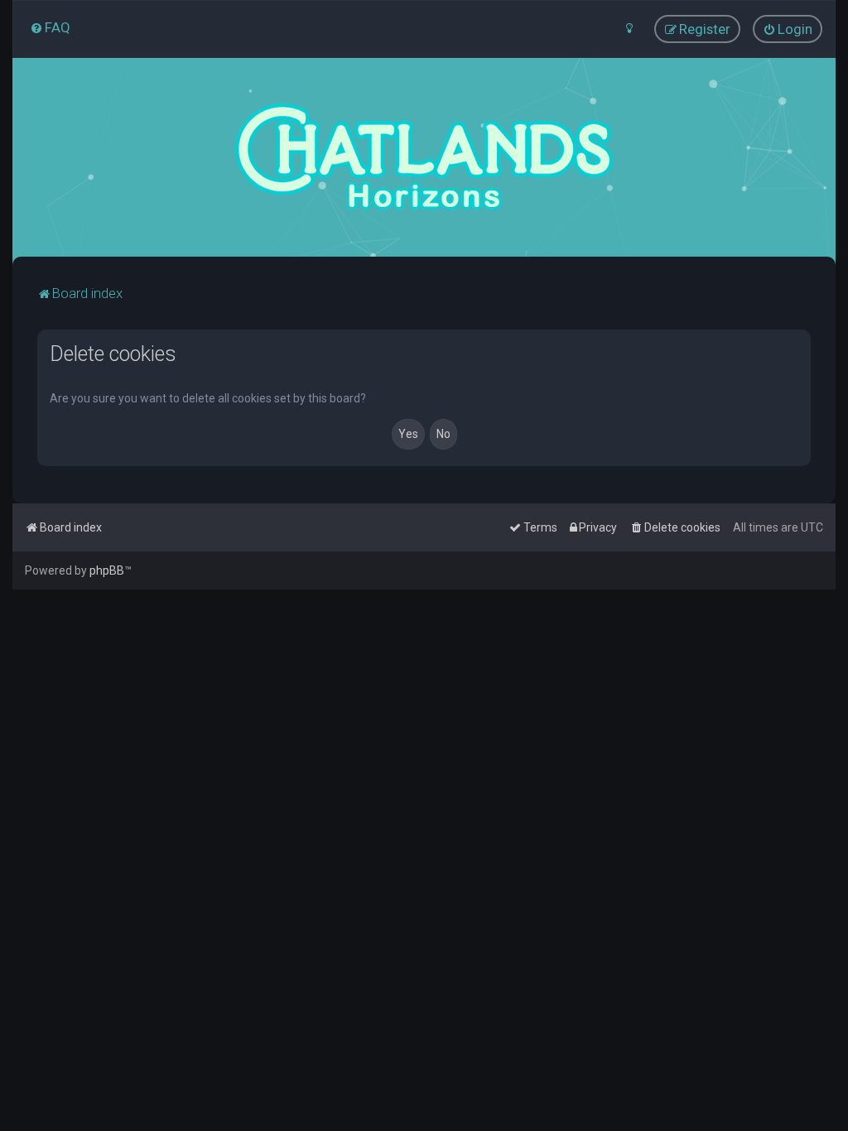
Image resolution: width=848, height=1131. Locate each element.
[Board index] (424, 157)
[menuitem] (50, 27)
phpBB (106, 570)
